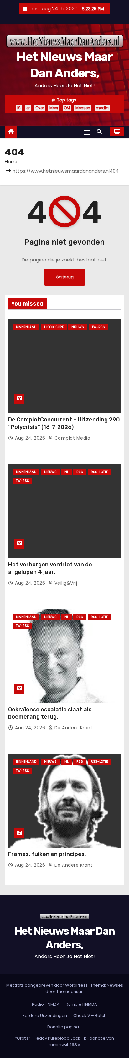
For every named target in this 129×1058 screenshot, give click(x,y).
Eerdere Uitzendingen (45, 1016)
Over (39, 108)
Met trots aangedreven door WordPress (47, 985)
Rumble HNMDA (81, 1004)
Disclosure (54, 327)
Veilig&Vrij (65, 583)
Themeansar (69, 991)
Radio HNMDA (45, 1004)
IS (19, 108)
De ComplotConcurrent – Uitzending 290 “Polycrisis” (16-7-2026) (64, 423)
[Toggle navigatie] (87, 132)
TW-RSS (98, 327)
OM (67, 108)
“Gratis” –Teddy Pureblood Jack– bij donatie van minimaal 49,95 (64, 1041)
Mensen (82, 108)
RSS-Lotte (99, 472)
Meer (53, 108)
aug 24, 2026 (31, 438)
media (102, 108)
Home (12, 161)
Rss (79, 472)
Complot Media (71, 438)
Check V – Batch (89, 1016)
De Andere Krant (72, 728)
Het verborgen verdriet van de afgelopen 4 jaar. (50, 568)
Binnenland (26, 327)
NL (66, 472)
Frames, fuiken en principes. (47, 854)
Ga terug (65, 277)
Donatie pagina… (64, 1027)
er (28, 108)
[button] (101, 131)
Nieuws (77, 327)
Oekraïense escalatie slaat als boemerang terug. (50, 713)
